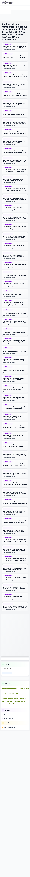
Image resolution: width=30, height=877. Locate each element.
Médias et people (8, 44)
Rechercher (5, 12)
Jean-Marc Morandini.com (9, 49)
